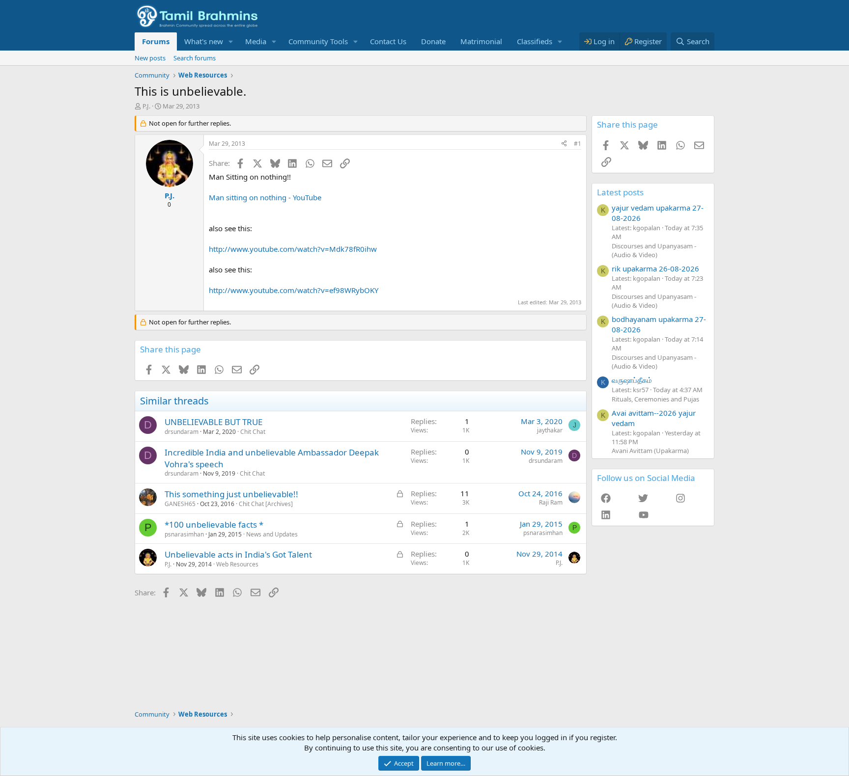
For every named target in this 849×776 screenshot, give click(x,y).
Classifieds (534, 41)
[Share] (564, 144)
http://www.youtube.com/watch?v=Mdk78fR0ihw (293, 249)
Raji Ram (551, 502)
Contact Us (388, 41)
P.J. (146, 106)
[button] (231, 41)
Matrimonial (481, 41)
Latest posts (620, 192)
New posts (150, 58)
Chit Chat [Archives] (266, 504)
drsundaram (181, 432)
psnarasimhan (184, 534)
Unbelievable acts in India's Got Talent (238, 554)
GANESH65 (180, 504)
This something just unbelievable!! (231, 494)
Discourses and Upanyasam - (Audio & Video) (654, 250)
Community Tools (318, 41)
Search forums (194, 58)
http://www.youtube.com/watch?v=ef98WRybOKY (293, 290)
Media (255, 41)
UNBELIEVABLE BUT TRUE (213, 422)
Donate (433, 41)
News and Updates (272, 534)
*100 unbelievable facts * (214, 524)
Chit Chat (252, 432)
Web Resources (237, 564)
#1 (577, 143)
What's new (203, 41)
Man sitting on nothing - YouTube (265, 197)
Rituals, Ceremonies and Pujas (655, 399)
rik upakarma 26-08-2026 (655, 268)
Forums (156, 41)
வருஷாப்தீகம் (632, 380)
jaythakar (550, 430)
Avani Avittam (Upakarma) (650, 450)
